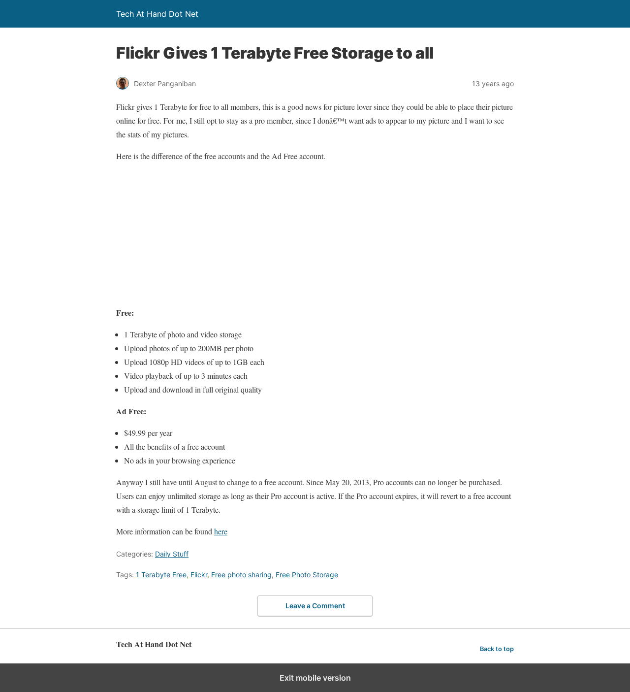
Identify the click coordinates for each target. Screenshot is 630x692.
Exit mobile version (315, 678)
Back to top (497, 649)
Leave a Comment (315, 605)
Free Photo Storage (307, 574)
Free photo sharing (241, 574)
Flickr (198, 574)
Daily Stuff (172, 554)
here (220, 531)
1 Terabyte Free (161, 574)
